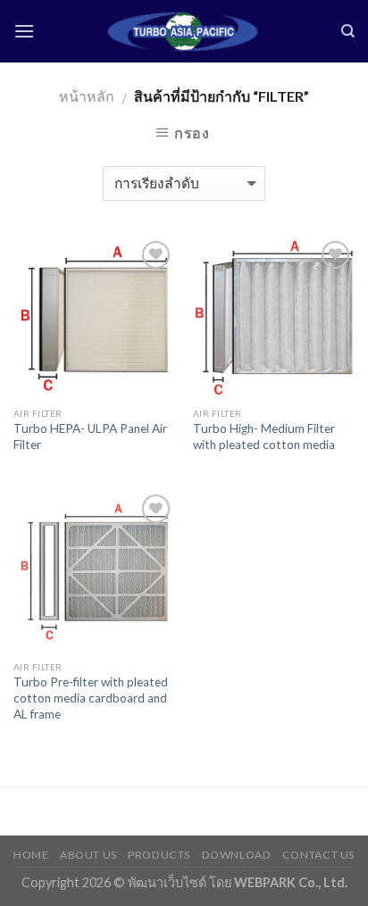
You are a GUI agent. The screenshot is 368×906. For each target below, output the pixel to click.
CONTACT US (318, 854)
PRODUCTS (159, 854)
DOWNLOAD (237, 854)
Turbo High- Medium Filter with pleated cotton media (264, 436)
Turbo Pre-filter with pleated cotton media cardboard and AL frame (90, 697)
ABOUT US (88, 854)
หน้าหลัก (86, 95)
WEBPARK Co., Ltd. (290, 882)
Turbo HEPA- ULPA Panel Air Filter (90, 436)
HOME (30, 854)
